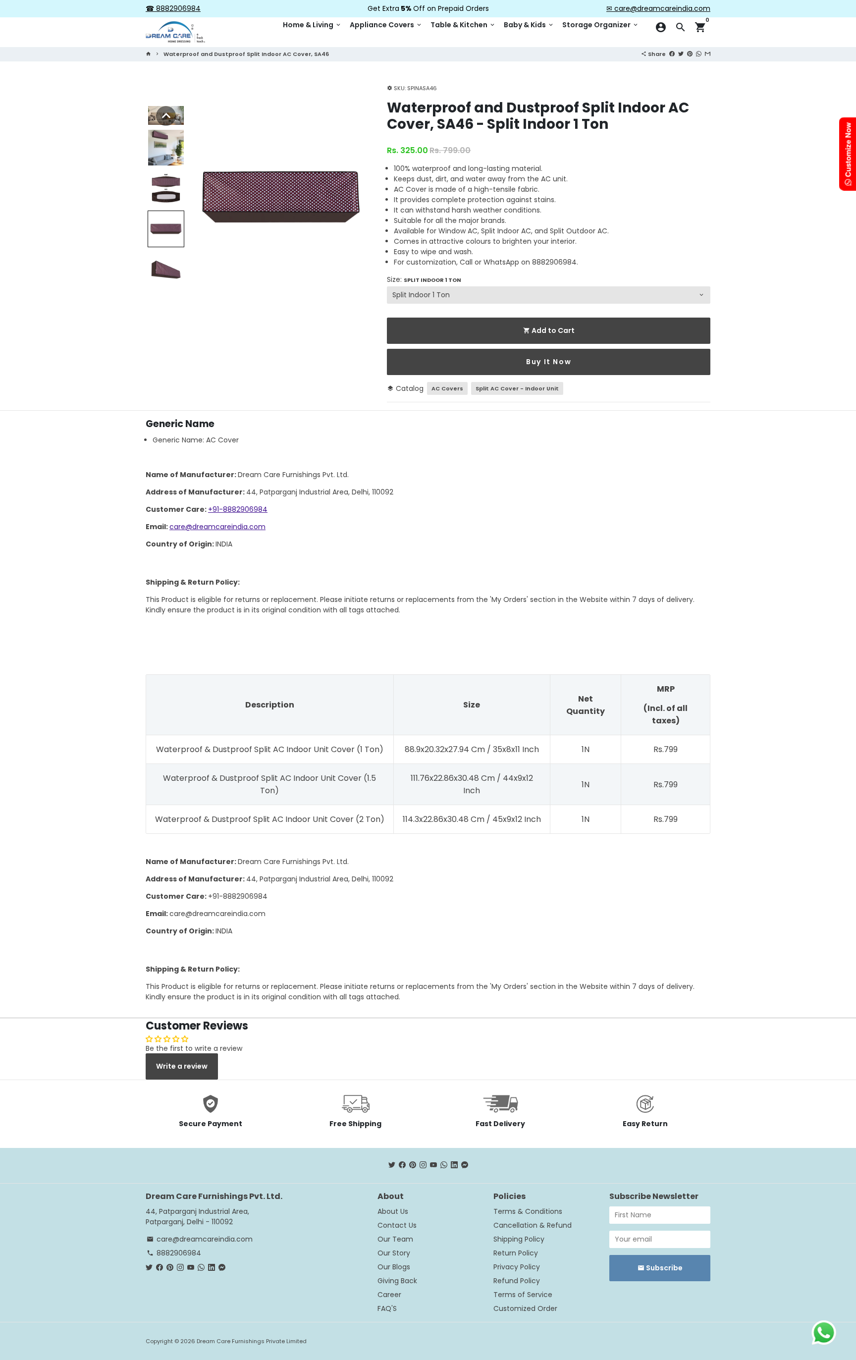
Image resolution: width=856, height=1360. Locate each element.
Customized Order (525, 1308)
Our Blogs (393, 1267)
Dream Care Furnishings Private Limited (252, 1341)
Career (389, 1295)
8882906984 (174, 1253)
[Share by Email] (707, 53)
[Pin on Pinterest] (690, 53)
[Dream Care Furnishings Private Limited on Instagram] (423, 1165)
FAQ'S (387, 1308)
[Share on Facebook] (672, 53)
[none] (166, 116)
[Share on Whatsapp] (698, 53)
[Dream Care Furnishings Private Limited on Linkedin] (454, 1165)
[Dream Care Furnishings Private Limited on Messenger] (464, 1165)
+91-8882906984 (238, 509)
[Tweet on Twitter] (681, 53)
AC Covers (447, 388)
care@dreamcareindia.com (217, 527)
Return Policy (515, 1253)
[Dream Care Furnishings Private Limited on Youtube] (433, 1165)
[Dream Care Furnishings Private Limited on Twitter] (391, 1165)
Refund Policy (516, 1281)
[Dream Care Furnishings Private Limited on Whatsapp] (443, 1165)
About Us (392, 1211)
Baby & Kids (529, 25)
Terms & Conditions (527, 1211)
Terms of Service (522, 1295)
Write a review (182, 1066)
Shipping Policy (518, 1239)
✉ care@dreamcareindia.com (658, 8)
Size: (424, 279)
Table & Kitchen (463, 25)
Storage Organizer (600, 25)
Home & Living (312, 25)
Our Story (393, 1253)
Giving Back (397, 1281)
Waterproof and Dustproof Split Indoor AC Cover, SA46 (246, 54)
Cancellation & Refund (532, 1225)
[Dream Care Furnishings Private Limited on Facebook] (402, 1165)
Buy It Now (548, 362)
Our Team (395, 1239)
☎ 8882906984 (173, 8)
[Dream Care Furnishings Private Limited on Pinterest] (412, 1165)
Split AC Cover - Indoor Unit (517, 388)
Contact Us (397, 1225)
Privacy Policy (516, 1267)
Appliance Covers (386, 25)
